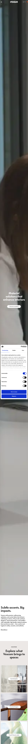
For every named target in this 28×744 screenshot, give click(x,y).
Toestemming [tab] (5, 350)
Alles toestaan (14, 391)
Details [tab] (14, 350)
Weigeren (14, 396)
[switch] (25, 377)
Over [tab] (23, 350)
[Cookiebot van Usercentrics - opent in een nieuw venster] (21, 347)
